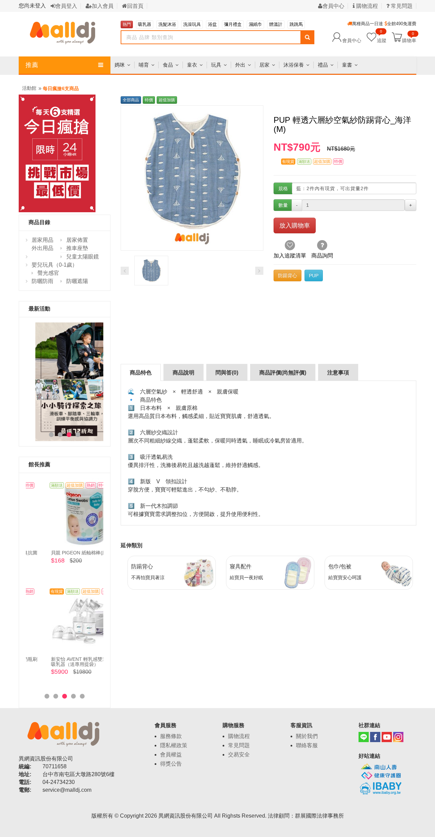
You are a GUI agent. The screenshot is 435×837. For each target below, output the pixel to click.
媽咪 (120, 65)
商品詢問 (322, 255)
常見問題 (239, 745)
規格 (283, 188)
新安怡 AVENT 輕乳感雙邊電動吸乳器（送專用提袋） (64, 661)
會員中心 (333, 6)
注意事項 (338, 372)
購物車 (409, 40)
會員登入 (66, 6)
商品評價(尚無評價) (282, 372)
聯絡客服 (307, 745)
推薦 (31, 65)
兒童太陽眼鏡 (82, 257)
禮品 (323, 65)
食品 (168, 65)
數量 (283, 205)
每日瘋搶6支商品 (61, 88)
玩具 (216, 65)
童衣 (192, 65)
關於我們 (307, 736)
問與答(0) (226, 372)
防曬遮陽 (77, 281)
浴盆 (212, 24)
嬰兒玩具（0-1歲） (54, 265)
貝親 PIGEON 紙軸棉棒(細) (60, 552)
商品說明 (183, 372)
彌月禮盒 (233, 24)
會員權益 (171, 754)
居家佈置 (77, 240)
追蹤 (381, 37)
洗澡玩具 (192, 24)
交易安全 (239, 754)
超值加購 (167, 100)
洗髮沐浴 (167, 24)
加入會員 (103, 6)
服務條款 (171, 736)
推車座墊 (77, 248)
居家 (264, 65)
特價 (149, 100)
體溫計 (275, 24)
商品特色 (141, 372)
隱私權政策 (173, 745)
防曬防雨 (42, 281)
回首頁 (135, 6)
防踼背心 (287, 275)
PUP (313, 275)
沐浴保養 (293, 65)
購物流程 (366, 6)
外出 (240, 65)
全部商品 (131, 100)
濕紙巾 (255, 24)
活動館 (29, 88)
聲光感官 (48, 273)
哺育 (144, 65)
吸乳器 (144, 24)
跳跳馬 (296, 24)
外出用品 (42, 248)
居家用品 (42, 240)
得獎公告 (171, 764)
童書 (347, 65)
